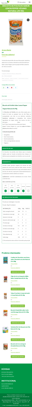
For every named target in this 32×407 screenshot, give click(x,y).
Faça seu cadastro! (8, 54)
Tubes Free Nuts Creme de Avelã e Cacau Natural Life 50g (20, 294)
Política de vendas (7, 374)
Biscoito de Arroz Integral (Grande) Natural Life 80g (18, 345)
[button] (28, 20)
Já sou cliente (6, 50)
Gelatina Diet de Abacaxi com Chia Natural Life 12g (20, 328)
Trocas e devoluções (7, 376)
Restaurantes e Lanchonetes (7, 80)
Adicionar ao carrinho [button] (18, 272)
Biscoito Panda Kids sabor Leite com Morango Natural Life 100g (20, 311)
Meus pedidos (22, 2)
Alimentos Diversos (11, 73)
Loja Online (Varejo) (7, 388)
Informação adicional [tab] (7, 99)
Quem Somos (5, 386)
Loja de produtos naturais (23, 78)
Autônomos (7, 78)
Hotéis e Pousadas (13, 78)
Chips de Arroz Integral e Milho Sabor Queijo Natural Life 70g (19, 277)
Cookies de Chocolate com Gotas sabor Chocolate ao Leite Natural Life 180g (20, 259)
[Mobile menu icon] (30, 2)
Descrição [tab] (4, 96)
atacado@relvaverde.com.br (12, 405)
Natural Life (18, 73)
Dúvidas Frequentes (7, 372)
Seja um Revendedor (7, 384)
